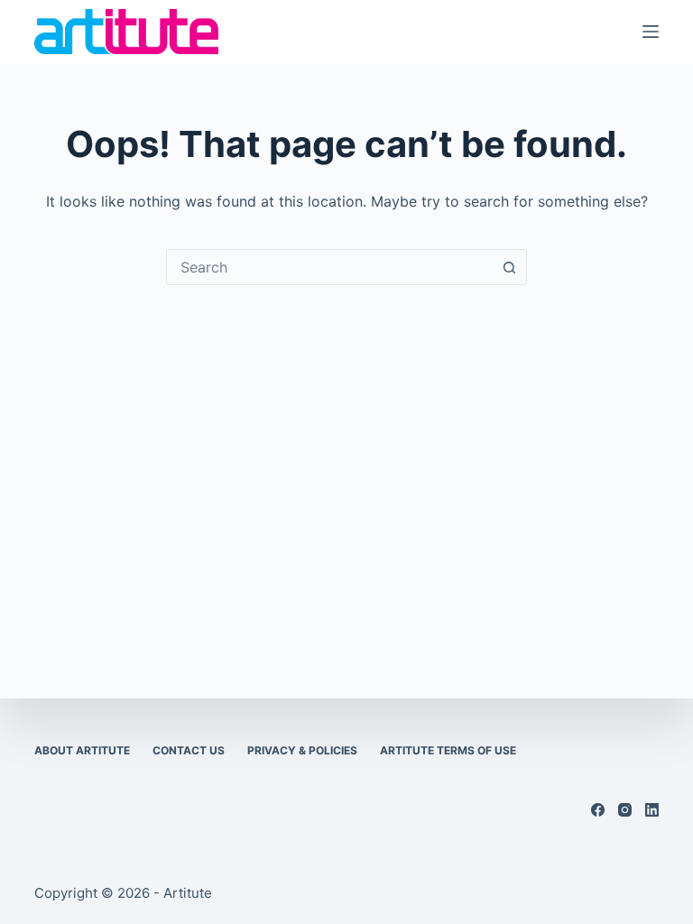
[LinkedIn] (652, 810)
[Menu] (650, 31)
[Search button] (509, 267)
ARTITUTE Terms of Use (448, 750)
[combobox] (329, 267)
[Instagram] (625, 810)
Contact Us (188, 750)
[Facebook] (598, 810)
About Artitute (82, 750)
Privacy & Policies (302, 750)
